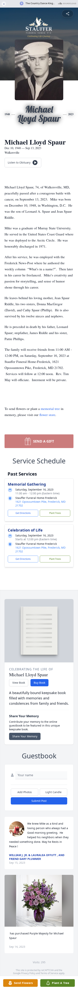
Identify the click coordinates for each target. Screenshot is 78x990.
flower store (47, 414)
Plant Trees (55, 513)
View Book (18, 682)
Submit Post (39, 801)
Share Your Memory (24, 736)
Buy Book (39, 682)
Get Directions (23, 513)
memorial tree (50, 408)
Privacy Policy (28, 973)
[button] (39, 901)
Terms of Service (49, 973)
